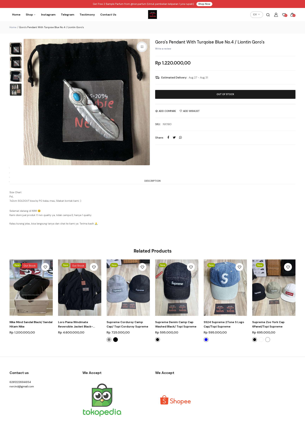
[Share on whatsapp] (180, 137)
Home (16, 14)
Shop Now (204, 3)
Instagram (48, 14)
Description (152, 180)
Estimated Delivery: (174, 77)
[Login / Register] (276, 14)
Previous (27, 102)
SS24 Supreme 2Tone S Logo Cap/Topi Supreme (224, 324)
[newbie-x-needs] (152, 14)
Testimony (87, 14)
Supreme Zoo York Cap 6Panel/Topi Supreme (268, 324)
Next (146, 102)
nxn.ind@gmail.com (22, 386)
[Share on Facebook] (168, 137)
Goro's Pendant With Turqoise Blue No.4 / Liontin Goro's (210, 42)
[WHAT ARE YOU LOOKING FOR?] (268, 14)
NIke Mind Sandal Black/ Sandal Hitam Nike (31, 324)
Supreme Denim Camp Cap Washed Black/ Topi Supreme (175, 324)
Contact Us (108, 14)
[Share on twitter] (174, 137)
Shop (30, 14)
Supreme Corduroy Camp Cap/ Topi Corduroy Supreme (127, 324)
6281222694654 (20, 382)
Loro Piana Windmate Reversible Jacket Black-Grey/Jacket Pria (75, 324)
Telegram (67, 14)
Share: (159, 137)
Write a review (163, 48)
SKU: (157, 124)
